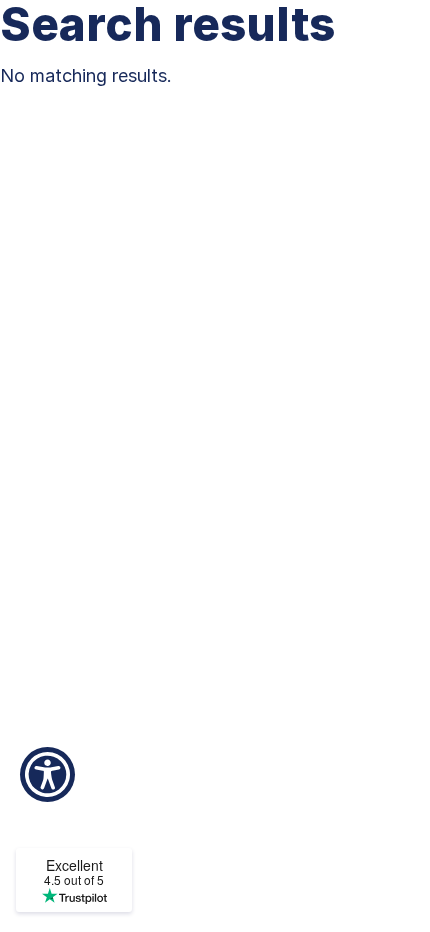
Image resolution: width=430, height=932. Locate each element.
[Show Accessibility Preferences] (47, 774)
